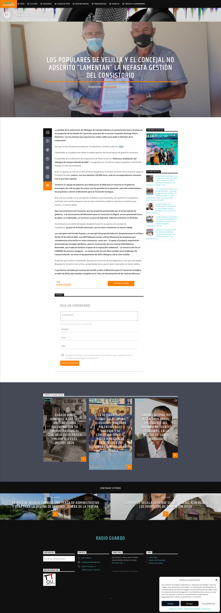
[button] (216, 580)
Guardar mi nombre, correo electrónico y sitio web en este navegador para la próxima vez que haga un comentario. (99, 355)
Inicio (22, 3)
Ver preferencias (208, 603)
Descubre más (117, 563)
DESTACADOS (47, 3)
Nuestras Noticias (82, 3)
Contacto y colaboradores (135, 3)
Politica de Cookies (156, 563)
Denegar (189, 603)
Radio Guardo (109, 87)
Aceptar (171, 603)
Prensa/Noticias (100, 3)
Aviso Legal (206, 609)
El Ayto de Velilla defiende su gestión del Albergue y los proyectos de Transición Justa (166, 505)
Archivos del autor (121, 283)
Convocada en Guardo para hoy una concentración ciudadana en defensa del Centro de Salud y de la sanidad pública (161, 234)
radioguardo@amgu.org (90, 562)
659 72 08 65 (86, 558)
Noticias (110, 53)
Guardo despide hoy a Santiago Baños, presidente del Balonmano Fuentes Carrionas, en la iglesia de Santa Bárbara (161, 208)
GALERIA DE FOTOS (63, 3)
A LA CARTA (34, 3)
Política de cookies (176, 609)
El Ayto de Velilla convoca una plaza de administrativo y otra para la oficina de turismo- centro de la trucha (55, 505)
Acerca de (115, 3)
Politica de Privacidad (192, 609)
